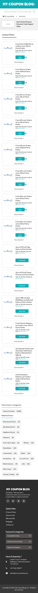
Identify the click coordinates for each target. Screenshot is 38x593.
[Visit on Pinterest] (24, 501)
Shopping (9, 522)
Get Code (20, 57)
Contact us (9, 525)
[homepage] (3, 16)
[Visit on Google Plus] (13, 501)
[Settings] (16, 16)
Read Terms (21, 52)
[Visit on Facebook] (8, 501)
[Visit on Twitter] (18, 501)
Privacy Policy (11, 512)
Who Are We (10, 518)
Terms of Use (10, 515)
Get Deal (22, 260)
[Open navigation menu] (33, 4)
